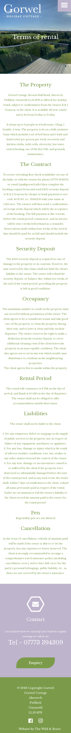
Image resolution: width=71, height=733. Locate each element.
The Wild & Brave (48, 729)
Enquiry (35, 663)
